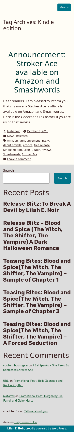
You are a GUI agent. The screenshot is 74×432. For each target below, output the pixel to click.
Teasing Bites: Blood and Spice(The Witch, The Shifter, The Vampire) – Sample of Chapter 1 (37, 270)
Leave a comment (19, 159)
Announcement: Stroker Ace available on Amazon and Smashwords (37, 71)
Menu (65, 7)
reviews (46, 150)
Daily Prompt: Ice (25, 422)
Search (8, 170)
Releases (22, 136)
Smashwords (11, 154)
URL (6, 381)
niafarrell (9, 396)
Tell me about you (36, 411)
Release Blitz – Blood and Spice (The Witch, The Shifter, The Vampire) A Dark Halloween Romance (33, 235)
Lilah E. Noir (31, 150)
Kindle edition (12, 150)
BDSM (45, 140)
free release (42, 145)
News (10, 136)
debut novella (12, 145)
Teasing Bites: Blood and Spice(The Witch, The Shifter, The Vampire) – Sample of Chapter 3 (37, 302)
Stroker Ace (29, 154)
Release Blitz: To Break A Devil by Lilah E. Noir (37, 207)
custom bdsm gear (15, 365)
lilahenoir (13, 131)
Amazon (12, 140)
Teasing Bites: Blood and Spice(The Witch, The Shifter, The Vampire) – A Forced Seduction (37, 333)
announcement (30, 140)
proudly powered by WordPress (46, 428)
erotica (27, 145)
